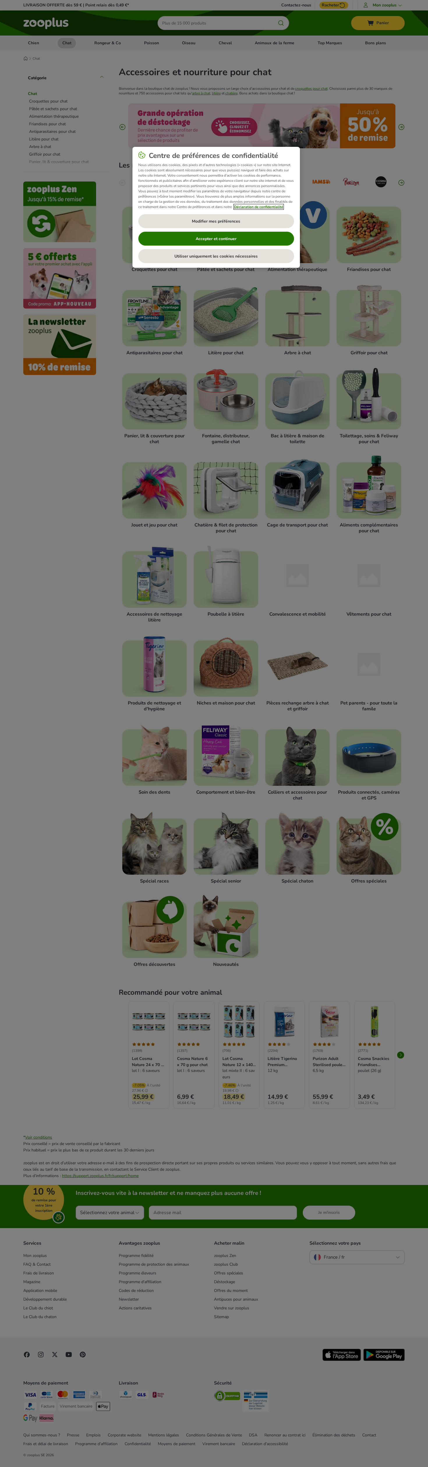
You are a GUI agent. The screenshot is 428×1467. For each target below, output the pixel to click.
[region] (216, 207)
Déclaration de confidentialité (258, 207)
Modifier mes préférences (216, 221)
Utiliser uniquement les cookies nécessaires (216, 256)
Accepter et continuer (216, 239)
